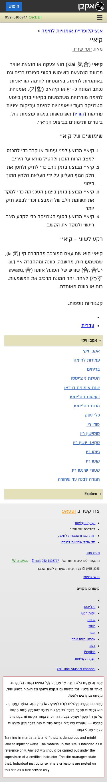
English (89, 652)
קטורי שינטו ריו (86, 470)
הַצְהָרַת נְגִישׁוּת (85, 523)
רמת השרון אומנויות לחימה (76, 536)
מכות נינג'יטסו (87, 406)
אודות (91, 620)
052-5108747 (16, 17)
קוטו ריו (93, 461)
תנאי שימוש (91, 577)
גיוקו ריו (93, 452)
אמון (92, 633)
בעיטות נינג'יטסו (85, 397)
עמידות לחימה (87, 360)
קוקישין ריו (90, 433)
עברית (87, 326)
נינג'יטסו (89, 607)
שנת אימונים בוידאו (82, 388)
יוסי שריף (82, 49)
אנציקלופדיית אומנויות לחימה (72, 31)
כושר (91, 626)
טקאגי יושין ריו (86, 442)
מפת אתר (93, 553)
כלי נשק (92, 415)
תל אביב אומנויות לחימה (78, 542)
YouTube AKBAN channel (76, 669)
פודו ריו (93, 424)
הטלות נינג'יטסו (85, 378)
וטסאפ (35, 17)
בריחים (93, 369)
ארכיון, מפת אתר (83, 639)
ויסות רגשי (88, 613)
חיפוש (14, 6)
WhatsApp (20, 561)
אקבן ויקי (91, 351)
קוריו (79, 114)
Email (36, 561)
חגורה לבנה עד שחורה (79, 479)
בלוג (92, 646)
